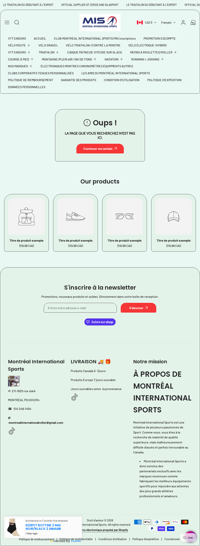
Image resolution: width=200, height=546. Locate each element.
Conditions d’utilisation (112, 539)
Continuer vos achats (97, 148)
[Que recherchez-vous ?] (17, 22)
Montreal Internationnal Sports (88, 524)
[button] (19, 45)
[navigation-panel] (7, 22)
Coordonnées (172, 539)
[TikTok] (12, 431)
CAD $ (148, 22)
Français (166, 22)
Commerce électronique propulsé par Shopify (100, 530)
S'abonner (136, 308)
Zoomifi (76, 541)
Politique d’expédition (145, 539)
